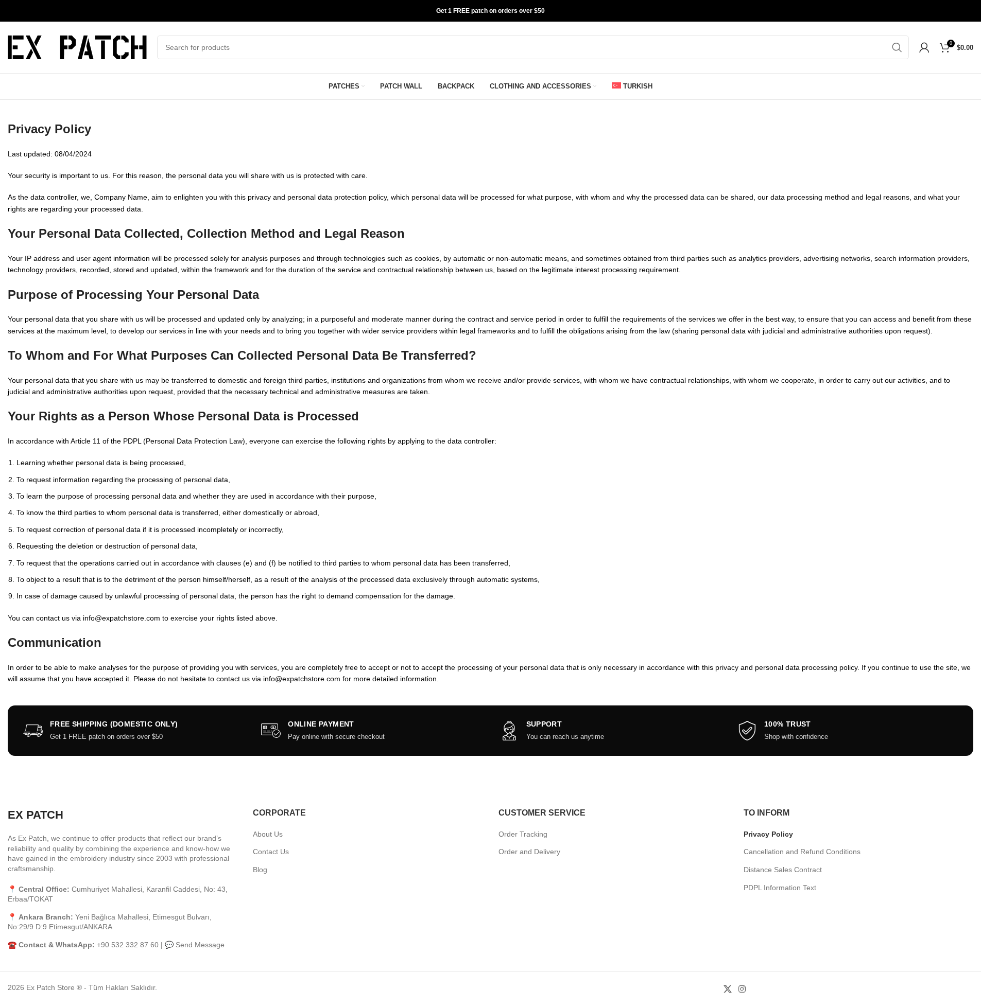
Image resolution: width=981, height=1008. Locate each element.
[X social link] (727, 990)
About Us (268, 834)
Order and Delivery (529, 851)
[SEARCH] (897, 47)
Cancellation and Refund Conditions (802, 851)
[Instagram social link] (742, 990)
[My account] (924, 47)
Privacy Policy (768, 834)
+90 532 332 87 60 (128, 945)
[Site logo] (77, 47)
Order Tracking (522, 834)
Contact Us (271, 851)
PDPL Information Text (780, 887)
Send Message (200, 945)
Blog (260, 869)
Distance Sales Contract (783, 869)
